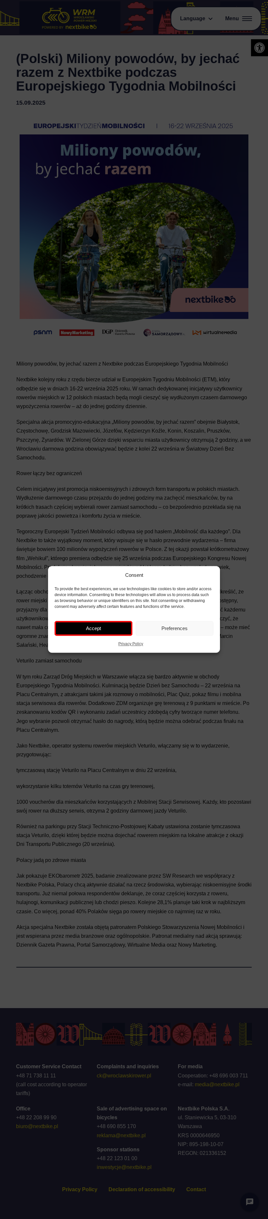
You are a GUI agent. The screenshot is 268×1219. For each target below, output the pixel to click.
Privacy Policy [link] (130, 644)
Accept (93, 628)
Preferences (174, 628)
